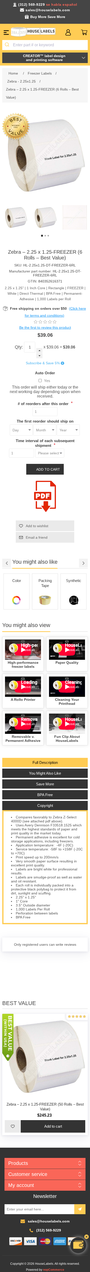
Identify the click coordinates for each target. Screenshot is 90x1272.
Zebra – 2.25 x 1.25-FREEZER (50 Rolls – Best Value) (45, 1106)
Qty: (19, 347)
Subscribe (80, 1209)
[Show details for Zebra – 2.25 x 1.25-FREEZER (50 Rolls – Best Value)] (45, 1056)
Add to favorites (13, 1126)
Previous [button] (6, 563)
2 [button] (45, 235)
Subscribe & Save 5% (43, 363)
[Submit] (7, 45)
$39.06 (52, 347)
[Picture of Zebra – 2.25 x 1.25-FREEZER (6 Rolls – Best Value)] (15, 217)
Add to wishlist (37, 526)
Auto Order (45, 373)
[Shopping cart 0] (84, 32)
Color (16, 580)
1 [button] (42, 236)
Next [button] (83, 563)
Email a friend (37, 537)
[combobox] (45, 45)
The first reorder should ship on (45, 421)
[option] (15, 217)
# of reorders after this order (44, 404)
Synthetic (73, 580)
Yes (47, 381)
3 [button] (48, 235)
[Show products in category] (16, 600)
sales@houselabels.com (48, 10)
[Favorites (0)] (76, 32)
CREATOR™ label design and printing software (44, 58)
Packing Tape (45, 583)
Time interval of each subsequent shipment (45, 443)
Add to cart (48, 469)
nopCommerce (53, 1269)
